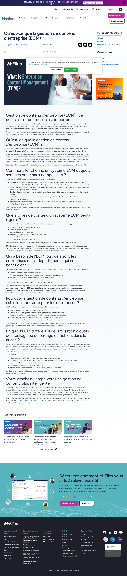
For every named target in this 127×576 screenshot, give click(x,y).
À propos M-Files (67, 534)
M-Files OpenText (48, 542)
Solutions (34, 18)
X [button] (124, 2)
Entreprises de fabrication (31, 550)
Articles (24, 45)
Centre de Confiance (68, 550)
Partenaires (70, 18)
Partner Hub (85, 548)
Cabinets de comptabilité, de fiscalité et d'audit (31, 537)
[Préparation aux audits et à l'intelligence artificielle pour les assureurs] (78, 427)
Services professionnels (11, 547)
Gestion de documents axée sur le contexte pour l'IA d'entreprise (16, 439)
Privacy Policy (43, 64)
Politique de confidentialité (70, 556)
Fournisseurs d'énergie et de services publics (31, 553)
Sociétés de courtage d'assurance (30, 562)
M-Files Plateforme (10, 536)
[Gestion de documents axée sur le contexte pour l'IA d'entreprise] (18, 427)
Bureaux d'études (28, 548)
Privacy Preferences (74, 570)
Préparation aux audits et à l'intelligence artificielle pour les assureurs (78, 439)
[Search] (120, 9)
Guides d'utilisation (87, 545)
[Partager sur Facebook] (80, 45)
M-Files (64, 542)
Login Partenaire (67, 9)
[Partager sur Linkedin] (90, 45)
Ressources (56, 18)
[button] (104, 532)
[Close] (99, 60)
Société (83, 18)
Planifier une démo (67, 540)
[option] (96, 9)
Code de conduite (67, 553)
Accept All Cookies (70, 69)
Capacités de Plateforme (11, 542)
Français (98, 9)
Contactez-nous (82, 9)
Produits (22, 18)
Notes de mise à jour (87, 542)
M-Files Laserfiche (48, 539)
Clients (56, 9)
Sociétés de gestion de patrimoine (30, 541)
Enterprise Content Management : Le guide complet (33, 400)
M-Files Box (46, 536)
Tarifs (46, 18)
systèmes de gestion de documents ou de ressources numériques (34, 349)
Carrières (65, 545)
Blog (5, 550)
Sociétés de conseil (29, 545)
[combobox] (96, 9)
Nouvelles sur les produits (89, 550)
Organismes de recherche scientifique (31, 558)
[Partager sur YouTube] (85, 45)
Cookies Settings (56, 69)
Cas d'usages (8, 558)
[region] (64, 66)
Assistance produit (87, 537)
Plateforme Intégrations (11, 545)
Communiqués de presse (69, 548)
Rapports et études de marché (108, 64)
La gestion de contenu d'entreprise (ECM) (21, 388)
